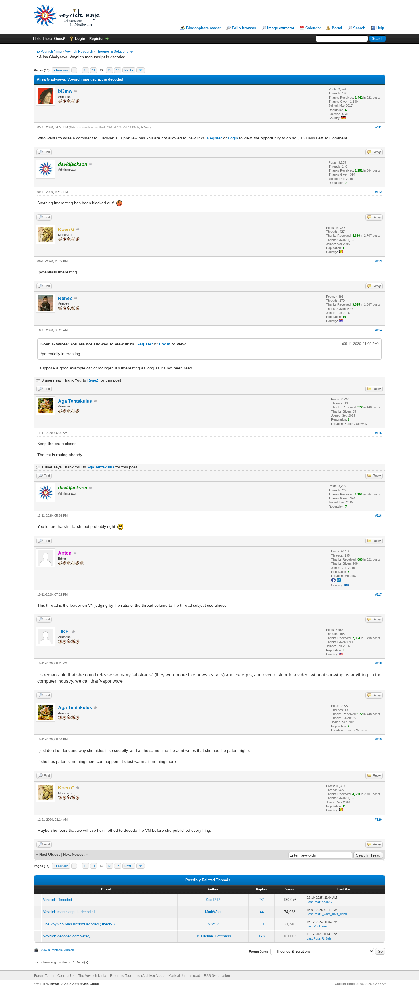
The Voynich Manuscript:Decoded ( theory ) (79, 924)
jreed (325, 926)
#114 (378, 330)
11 (93, 70)
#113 (378, 261)
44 (262, 912)
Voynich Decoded (57, 900)
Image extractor (280, 28)
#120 (378, 819)
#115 (378, 433)
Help (380, 28)
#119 (378, 739)
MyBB (54, 983)
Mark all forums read (184, 976)
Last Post (313, 901)
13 (109, 70)
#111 (378, 127)
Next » (128, 70)
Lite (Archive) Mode (150, 976)
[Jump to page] (140, 70)
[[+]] (38, 380)
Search (359, 28)
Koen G (327, 901)
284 (262, 900)
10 (85, 70)
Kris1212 (213, 900)
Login (80, 38)
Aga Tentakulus (75, 401)
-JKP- (64, 631)
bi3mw (65, 91)
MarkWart (213, 912)
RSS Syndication (217, 976)
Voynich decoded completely (66, 936)
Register (96, 38)
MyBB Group (89, 983)
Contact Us (65, 976)
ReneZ (65, 298)
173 (262, 936)
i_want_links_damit (334, 914)
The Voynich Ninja (48, 51)
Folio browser (244, 28)
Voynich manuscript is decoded (69, 912)
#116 (378, 515)
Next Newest (73, 854)
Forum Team (44, 976)
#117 (378, 594)
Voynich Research (79, 51)
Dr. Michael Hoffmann (213, 936)
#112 (378, 192)
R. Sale (326, 938)
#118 (378, 663)
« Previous (61, 70)
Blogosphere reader (203, 28)
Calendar (313, 28)
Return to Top (120, 976)
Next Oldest (49, 854)
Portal (337, 28)
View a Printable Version (57, 950)
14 (117, 70)
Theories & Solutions (112, 51)
